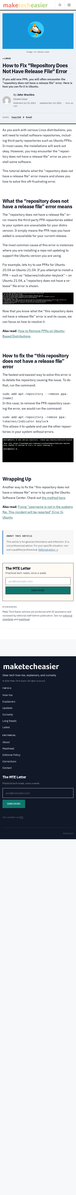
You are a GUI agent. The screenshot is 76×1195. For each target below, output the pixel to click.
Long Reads (9, 721)
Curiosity (7, 714)
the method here (53, 498)
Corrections (9, 761)
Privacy (68, 833)
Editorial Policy (11, 755)
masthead (24, 619)
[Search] (59, 5)
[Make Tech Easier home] (25, 5)
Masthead (8, 748)
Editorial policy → (48, 549)
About (6, 742)
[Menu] (69, 5)
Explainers (8, 701)
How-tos (7, 695)
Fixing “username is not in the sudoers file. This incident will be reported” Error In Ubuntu (37, 512)
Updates (7, 708)
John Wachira (25, 94)
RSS (21, 817)
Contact (7, 767)
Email (29, 117)
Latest (6, 727)
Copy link (16, 117)
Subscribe (38, 590)
